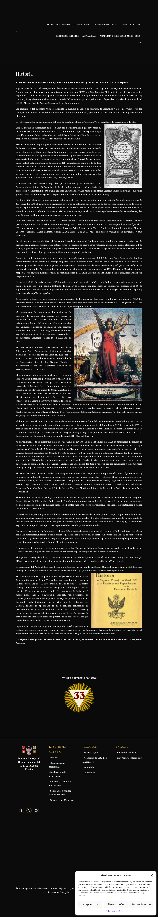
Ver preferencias (141, 904)
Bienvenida (63, 24)
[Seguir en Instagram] (36, 810)
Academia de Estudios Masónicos (120, 35)
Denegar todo (116, 904)
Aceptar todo (90, 904)
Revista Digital (131, 24)
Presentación (81, 24)
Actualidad (89, 35)
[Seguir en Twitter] (29, 810)
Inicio (49, 24)
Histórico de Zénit (67, 35)
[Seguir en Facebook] (21, 810)
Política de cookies (114, 911)
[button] (151, 875)
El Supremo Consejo (106, 24)
